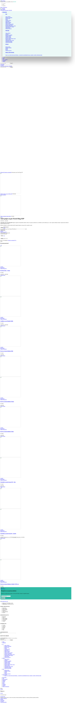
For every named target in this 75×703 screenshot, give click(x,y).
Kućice (7, 19)
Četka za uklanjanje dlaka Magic (5, 216)
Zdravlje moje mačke (9, 42)
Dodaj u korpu (3, 230)
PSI (6, 14)
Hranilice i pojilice (8, 47)
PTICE (7, 44)
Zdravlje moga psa (8, 28)
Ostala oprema (8, 27)
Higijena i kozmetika (9, 17)
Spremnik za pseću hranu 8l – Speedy (8, 533)
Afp (4, 235)
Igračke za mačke (8, 35)
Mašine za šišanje (8, 22)
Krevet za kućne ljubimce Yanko (7, 401)
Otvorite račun (2, 696)
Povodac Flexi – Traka (5, 270)
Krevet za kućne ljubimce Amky (7, 431)
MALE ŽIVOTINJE (10, 52)
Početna (1, 172)
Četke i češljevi (8, 16)
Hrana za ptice (8, 46)
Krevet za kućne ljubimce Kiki (6, 351)
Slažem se (5, 698)
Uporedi (3, 685)
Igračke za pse (8, 18)
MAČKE (7, 30)
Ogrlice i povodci (8, 37)
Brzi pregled (2, 267)
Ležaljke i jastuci (8, 20)
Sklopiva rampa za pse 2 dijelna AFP (6, 193)
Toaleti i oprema (8, 39)
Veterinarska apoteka (9, 41)
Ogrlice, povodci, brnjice (8, 652)
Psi (3, 172)
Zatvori (1, 689)
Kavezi (7, 49)
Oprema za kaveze (8, 50)
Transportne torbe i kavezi (10, 26)
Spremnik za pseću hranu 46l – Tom (8, 482)
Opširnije (1, 698)
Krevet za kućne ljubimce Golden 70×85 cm (9, 584)
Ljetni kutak (7, 21)
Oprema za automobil (7, 172)
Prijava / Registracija (5, 686)
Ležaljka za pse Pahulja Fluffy (6, 321)
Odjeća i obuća (8, 23)
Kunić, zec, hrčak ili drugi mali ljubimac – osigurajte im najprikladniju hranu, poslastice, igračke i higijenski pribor (22, 675)
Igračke (7, 48)
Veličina (1, 227)
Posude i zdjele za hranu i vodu (11, 25)
